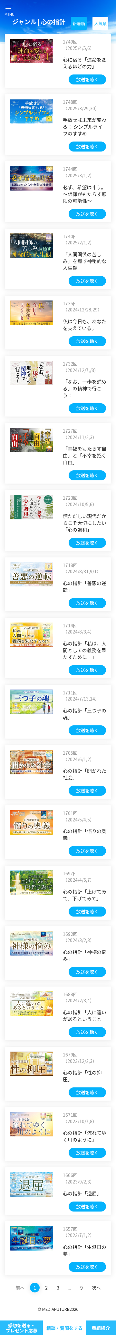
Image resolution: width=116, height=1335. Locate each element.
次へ (96, 1287)
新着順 (78, 23)
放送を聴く (87, 79)
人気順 (100, 23)
